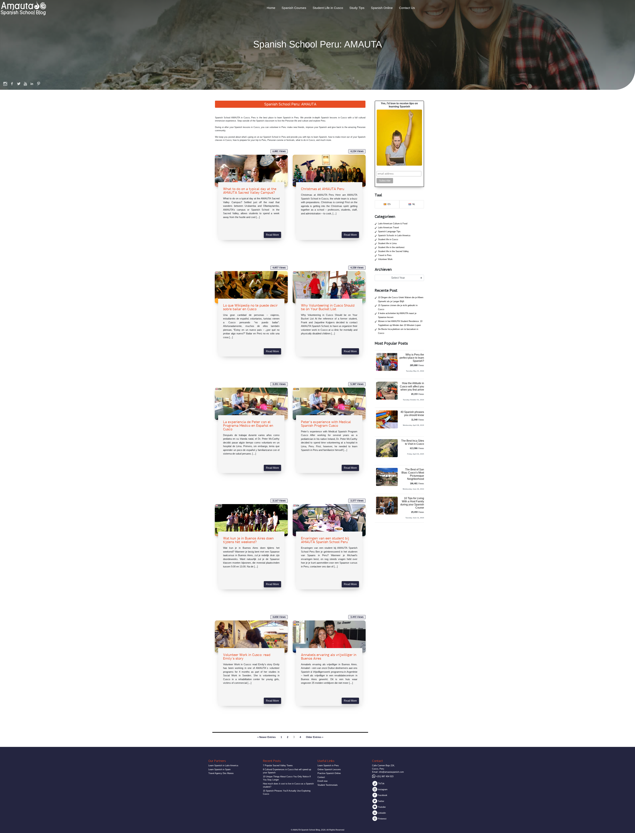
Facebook (382, 795)
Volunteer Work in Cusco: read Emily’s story (246, 656)
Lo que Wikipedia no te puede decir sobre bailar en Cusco (250, 307)
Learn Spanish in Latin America (223, 765)
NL (219, 156)
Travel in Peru (384, 255)
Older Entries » (314, 737)
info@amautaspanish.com (391, 772)
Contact (321, 777)
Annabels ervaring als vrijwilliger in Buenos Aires (328, 656)
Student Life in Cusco (328, 8)
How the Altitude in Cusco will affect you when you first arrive (412, 386)
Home (271, 8)
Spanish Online (382, 8)
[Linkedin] (32, 83)
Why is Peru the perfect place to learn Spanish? (412, 357)
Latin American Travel (388, 227)
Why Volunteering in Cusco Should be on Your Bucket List (328, 307)
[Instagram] (5, 83)
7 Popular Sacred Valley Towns (278, 765)
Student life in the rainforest (391, 247)
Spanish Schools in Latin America (394, 235)
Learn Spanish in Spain (219, 769)
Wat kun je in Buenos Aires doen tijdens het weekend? (248, 540)
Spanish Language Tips (389, 231)
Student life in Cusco (388, 239)
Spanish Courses (294, 8)
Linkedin (381, 813)
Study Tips (356, 8)
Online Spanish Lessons (329, 769)
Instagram (382, 789)
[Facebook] (12, 83)
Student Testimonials (328, 785)
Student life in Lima (387, 243)
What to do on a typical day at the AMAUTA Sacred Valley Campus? (249, 190)
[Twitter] (19, 83)
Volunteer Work (385, 259)
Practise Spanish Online (329, 773)
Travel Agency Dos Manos (221, 773)
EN (219, 272)
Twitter (380, 801)
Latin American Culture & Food (392, 223)
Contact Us (407, 8)
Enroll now (322, 781)
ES (297, 389)
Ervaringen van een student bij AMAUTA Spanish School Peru (325, 540)
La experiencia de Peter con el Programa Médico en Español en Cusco (248, 425)
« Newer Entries (266, 737)
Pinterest (381, 818)
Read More (272, 234)
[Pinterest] (38, 83)
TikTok (380, 783)
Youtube (381, 807)
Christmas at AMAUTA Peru (322, 189)
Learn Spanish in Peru (328, 765)
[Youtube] (25, 83)
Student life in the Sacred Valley (393, 251)
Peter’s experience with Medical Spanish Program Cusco (326, 423)
